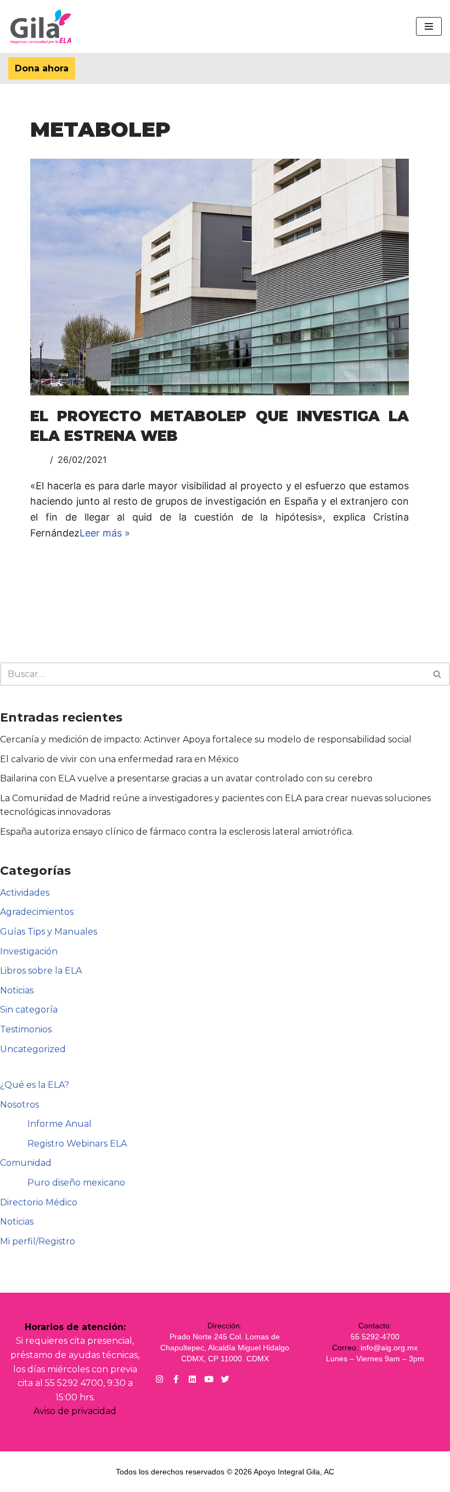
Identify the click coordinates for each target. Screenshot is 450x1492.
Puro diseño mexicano (76, 1182)
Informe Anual (59, 1124)
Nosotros (19, 1104)
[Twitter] (225, 1379)
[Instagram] (159, 1379)
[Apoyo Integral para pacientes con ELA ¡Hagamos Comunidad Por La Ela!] (41, 26)
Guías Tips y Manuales (48, 931)
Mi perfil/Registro (37, 1241)
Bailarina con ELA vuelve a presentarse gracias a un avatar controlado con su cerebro (186, 778)
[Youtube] (209, 1379)
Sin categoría (29, 1009)
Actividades (24, 892)
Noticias (16, 990)
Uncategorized (33, 1049)
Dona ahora (42, 68)
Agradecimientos (37, 912)
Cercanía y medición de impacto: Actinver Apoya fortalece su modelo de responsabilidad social (206, 739)
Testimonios (26, 1029)
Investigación (29, 951)
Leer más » (105, 533)
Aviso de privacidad (74, 1411)
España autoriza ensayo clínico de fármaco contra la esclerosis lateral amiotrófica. (176, 831)
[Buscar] (437, 674)
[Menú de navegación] (429, 26)
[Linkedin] (192, 1379)
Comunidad (26, 1163)
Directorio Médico (38, 1202)
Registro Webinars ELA (77, 1143)
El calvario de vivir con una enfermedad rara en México (119, 759)
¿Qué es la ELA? (34, 1085)
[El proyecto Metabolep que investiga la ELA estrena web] (219, 277)
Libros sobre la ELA (41, 970)
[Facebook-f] (176, 1379)
